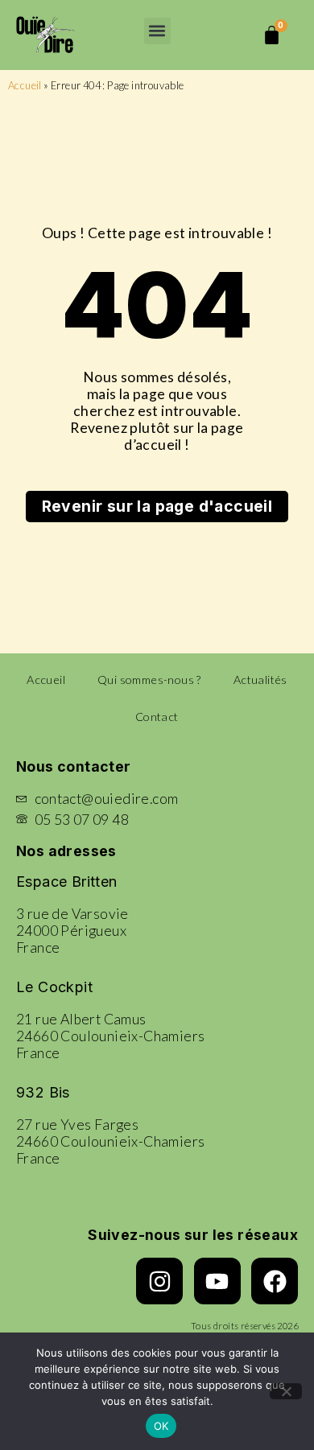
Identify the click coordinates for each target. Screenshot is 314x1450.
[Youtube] (217, 1281)
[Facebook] (274, 1281)
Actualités (260, 679)
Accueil (25, 85)
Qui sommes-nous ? (149, 679)
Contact (157, 716)
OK (161, 1425)
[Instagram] (159, 1281)
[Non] (286, 1391)
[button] (157, 31)
